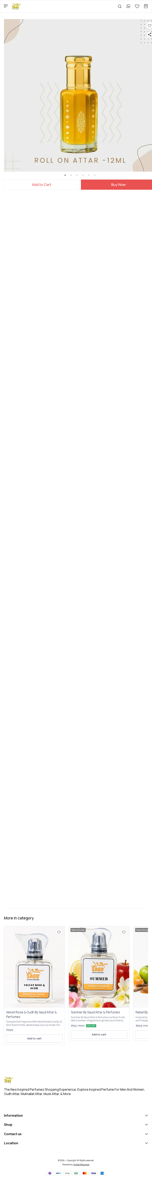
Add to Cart (41, 184)
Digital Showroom (81, 1164)
